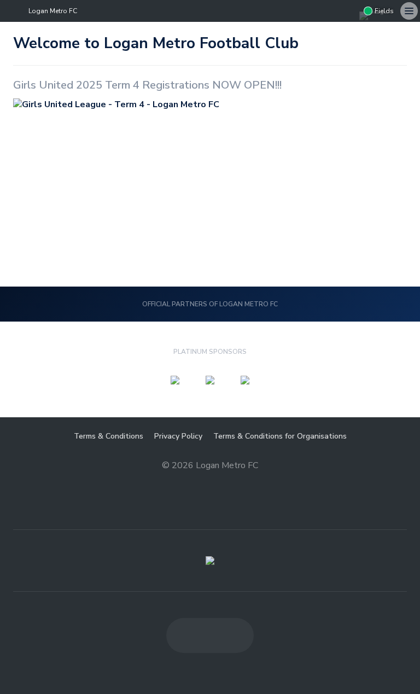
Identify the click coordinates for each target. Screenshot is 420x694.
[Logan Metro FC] (210, 560)
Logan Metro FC (52, 11)
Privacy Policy (178, 436)
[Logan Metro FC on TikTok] (348, 11)
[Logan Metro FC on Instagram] (326, 11)
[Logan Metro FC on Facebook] (305, 11)
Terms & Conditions (108, 436)
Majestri (210, 482)
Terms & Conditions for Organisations (280, 436)
